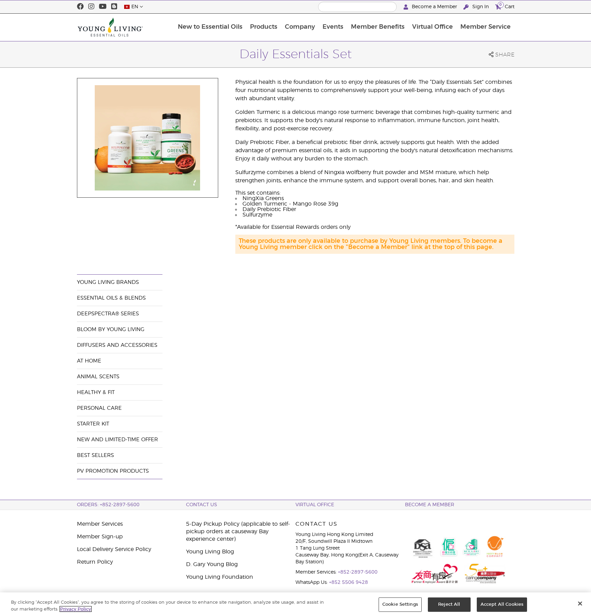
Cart (506, 6)
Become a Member (434, 6)
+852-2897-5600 (358, 572)
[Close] (580, 603)
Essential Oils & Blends (111, 298)
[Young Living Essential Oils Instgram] (91, 6)
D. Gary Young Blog (212, 564)
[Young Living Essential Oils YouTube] (103, 6)
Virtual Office (432, 27)
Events (333, 27)
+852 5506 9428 (348, 582)
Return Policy (95, 562)
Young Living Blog (210, 551)
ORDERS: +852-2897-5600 (108, 504)
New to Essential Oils (210, 27)
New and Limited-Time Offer (117, 439)
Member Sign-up (100, 536)
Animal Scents (98, 376)
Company (300, 27)
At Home (89, 361)
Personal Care (99, 408)
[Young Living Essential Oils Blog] (114, 6)
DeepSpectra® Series (108, 313)
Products (263, 27)
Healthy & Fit (96, 392)
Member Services (100, 524)
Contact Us (201, 504)
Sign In (480, 6)
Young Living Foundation (219, 577)
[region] (295, 604)
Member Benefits (378, 27)
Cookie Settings (400, 604)
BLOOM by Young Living (110, 329)
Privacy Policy (75, 609)
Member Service (485, 27)
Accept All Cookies (502, 604)
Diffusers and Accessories (117, 345)
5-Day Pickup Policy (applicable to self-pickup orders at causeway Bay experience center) (238, 531)
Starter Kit (93, 424)
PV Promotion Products (113, 471)
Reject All (449, 604)
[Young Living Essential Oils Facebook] (80, 6)
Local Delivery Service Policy (114, 549)
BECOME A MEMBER (429, 504)
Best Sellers (95, 455)
